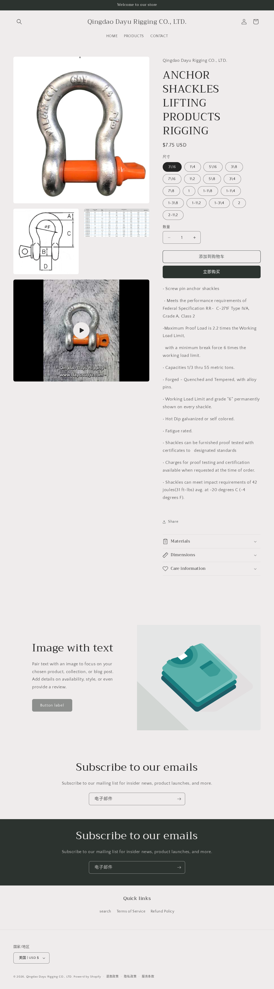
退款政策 (112, 976)
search (105, 911)
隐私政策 (130, 976)
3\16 (172, 167)
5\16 (213, 167)
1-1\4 (230, 191)
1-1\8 (207, 191)
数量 (166, 227)
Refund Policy (162, 911)
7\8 (171, 191)
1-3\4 (219, 203)
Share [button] (173, 522)
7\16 (172, 179)
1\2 (192, 179)
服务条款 (148, 976)
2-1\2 (173, 215)
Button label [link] (52, 705)
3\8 (234, 167)
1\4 (192, 167)
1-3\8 (173, 203)
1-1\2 (196, 203)
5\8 (212, 179)
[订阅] (179, 799)
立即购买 (211, 272)
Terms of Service (131, 911)
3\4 (232, 179)
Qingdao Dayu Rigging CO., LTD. (49, 976)
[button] (19, 22)
